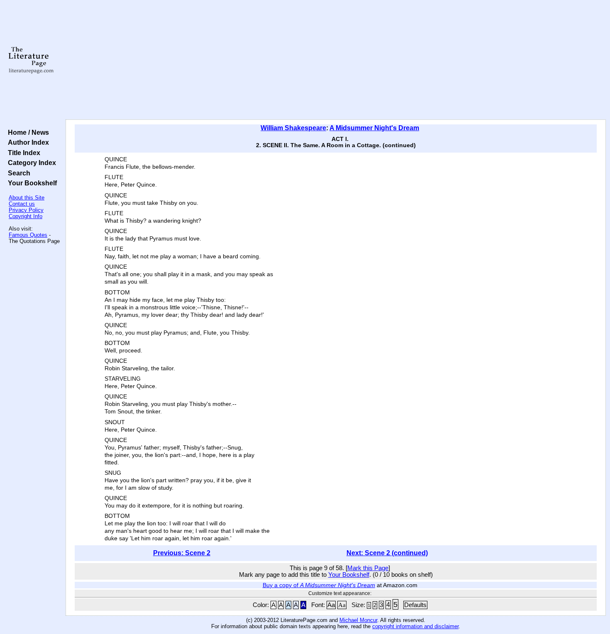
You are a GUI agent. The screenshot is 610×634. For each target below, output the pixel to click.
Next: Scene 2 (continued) (387, 552)
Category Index (30, 162)
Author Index (27, 142)
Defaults (415, 605)
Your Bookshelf (31, 183)
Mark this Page (367, 568)
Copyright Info (25, 216)
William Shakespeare (293, 127)
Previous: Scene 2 (181, 552)
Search (17, 173)
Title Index (22, 152)
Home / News (27, 132)
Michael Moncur (358, 620)
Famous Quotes (28, 235)
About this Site (26, 197)
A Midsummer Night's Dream (374, 127)
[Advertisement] (336, 60)
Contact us (22, 204)
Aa (331, 605)
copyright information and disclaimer (415, 626)
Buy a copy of (319, 585)
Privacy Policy (26, 210)
